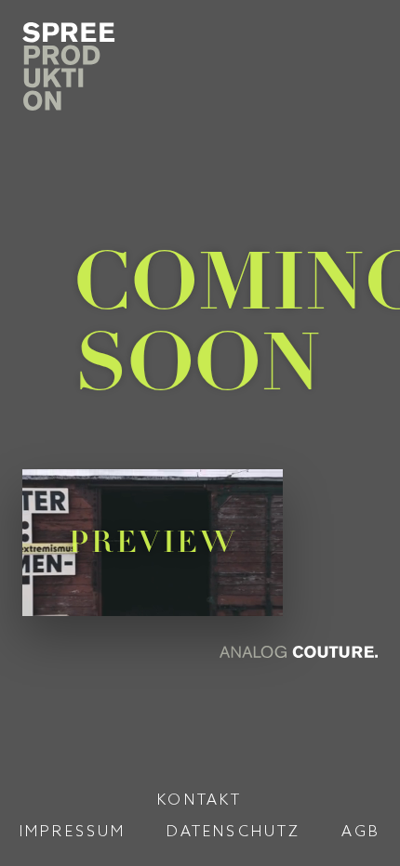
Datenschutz (234, 830)
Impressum (73, 830)
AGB (361, 830)
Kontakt (199, 799)
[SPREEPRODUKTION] (78, 66)
